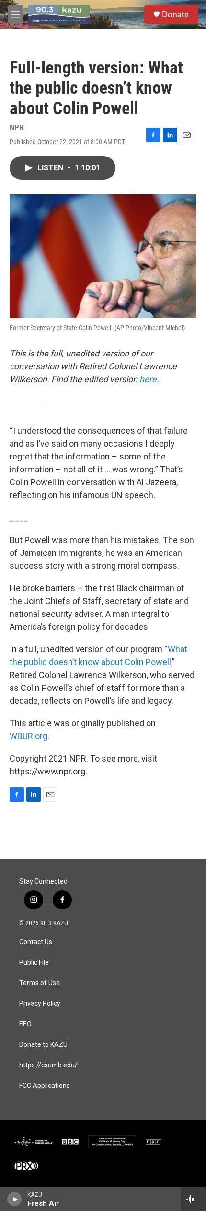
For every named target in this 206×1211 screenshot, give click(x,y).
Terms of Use (39, 983)
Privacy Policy (39, 1003)
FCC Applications (44, 1085)
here (148, 379)
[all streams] (193, 1199)
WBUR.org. (29, 736)
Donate (175, 14)
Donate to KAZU (43, 1044)
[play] (15, 1199)
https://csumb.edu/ (48, 1065)
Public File (34, 962)
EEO (25, 1024)
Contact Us (35, 942)
